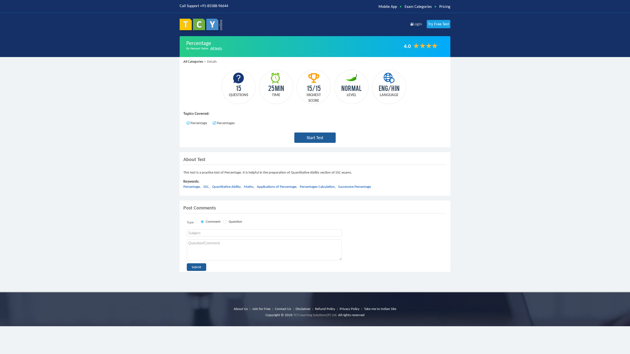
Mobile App (387, 6)
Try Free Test (438, 24)
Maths (248, 186)
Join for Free (261, 309)
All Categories (193, 61)
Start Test (315, 137)
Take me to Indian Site (380, 309)
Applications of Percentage (276, 186)
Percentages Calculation (317, 186)
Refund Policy (325, 309)
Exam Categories (418, 6)
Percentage (198, 123)
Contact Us (283, 309)
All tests (216, 48)
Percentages (226, 123)
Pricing (444, 6)
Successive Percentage (354, 186)
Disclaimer (303, 309)
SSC (206, 186)
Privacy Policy (350, 309)
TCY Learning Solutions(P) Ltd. (315, 315)
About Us (241, 309)
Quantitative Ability (226, 186)
